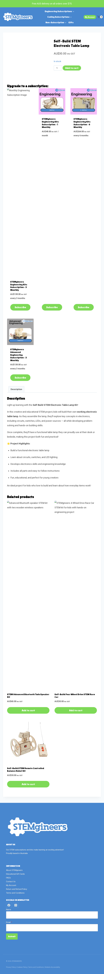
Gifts (71, 22)
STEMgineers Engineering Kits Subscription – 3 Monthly (18, 285)
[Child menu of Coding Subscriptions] (59, 17)
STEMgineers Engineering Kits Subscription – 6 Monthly (82, 123)
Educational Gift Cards (15, 874)
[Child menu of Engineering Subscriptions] (59, 11)
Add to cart (72, 68)
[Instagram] (16, 905)
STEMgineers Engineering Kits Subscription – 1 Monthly (50, 123)
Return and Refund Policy (16, 889)
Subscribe (20, 307)
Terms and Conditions (15, 893)
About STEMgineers (14, 870)
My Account (90, 17)
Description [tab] (16, 389)
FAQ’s (8, 878)
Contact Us (10, 881)
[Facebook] (9, 905)
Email (9, 922)
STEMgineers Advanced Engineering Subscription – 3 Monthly (18, 354)
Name (8, 909)
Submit (12, 936)
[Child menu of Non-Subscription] (56, 22)
